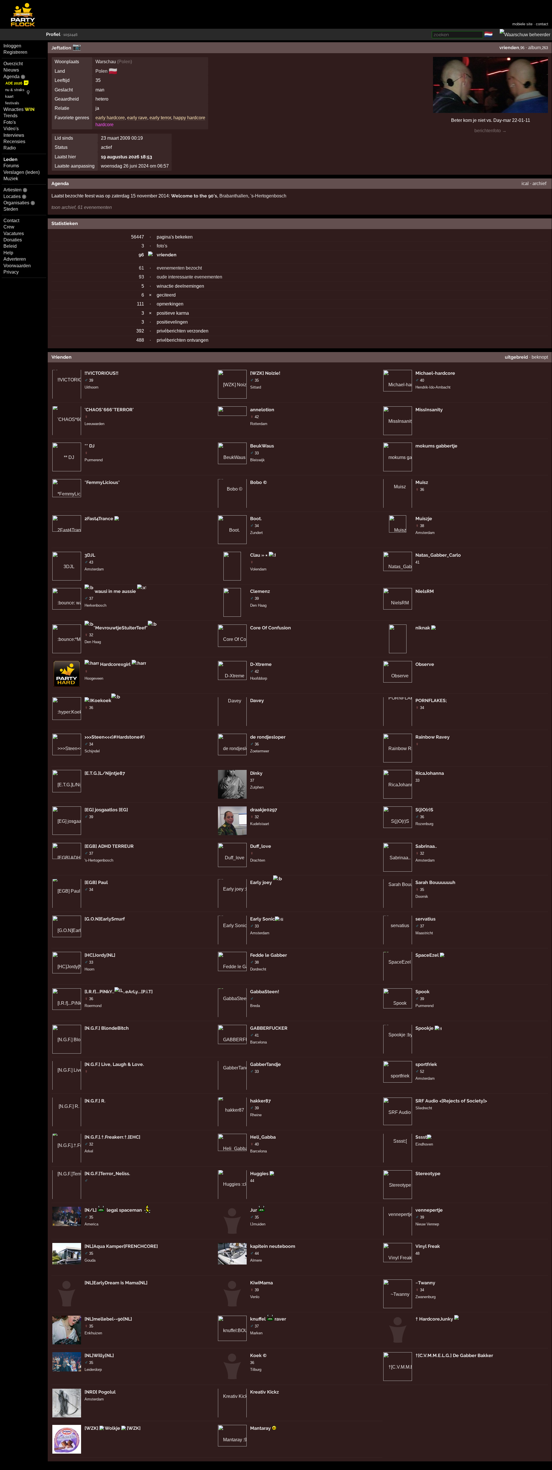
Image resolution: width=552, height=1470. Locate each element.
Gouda (90, 1260)
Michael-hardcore (435, 373)
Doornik (421, 896)
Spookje (425, 1028)
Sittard (255, 387)
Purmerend (94, 460)
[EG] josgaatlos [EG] (106, 809)
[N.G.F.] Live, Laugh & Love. (114, 1064)
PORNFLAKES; (431, 700)
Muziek (10, 178)
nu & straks (14, 90)
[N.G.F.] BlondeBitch (107, 1028)
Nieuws (11, 70)
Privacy (11, 272)
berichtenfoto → (490, 130)
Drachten (257, 860)
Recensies (14, 141)
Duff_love (260, 846)
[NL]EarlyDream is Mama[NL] (116, 1282)
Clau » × (259, 555)
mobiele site (522, 24)
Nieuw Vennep (427, 1224)
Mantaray (261, 1428)
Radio (9, 147)
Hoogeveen (94, 678)
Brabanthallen (233, 195)
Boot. (256, 518)
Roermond (93, 1006)
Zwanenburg (425, 1297)
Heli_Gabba (263, 1137)
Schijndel (92, 751)
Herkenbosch (95, 605)
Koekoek (101, 700)
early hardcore (110, 117)
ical (525, 183)
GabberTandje (265, 1064)
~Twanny (425, 1282)
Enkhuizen (93, 1333)
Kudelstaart (259, 824)
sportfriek (426, 1064)
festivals (12, 103)
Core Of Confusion (270, 628)
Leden (10, 159)
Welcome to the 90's (194, 196)
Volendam (258, 569)
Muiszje (423, 518)
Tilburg (255, 1369)
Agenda (11, 76)
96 (141, 255)
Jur (253, 1210)
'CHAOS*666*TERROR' (109, 409)
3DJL (90, 555)
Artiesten (12, 189)
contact (542, 24)
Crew (8, 226)
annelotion (262, 409)
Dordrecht (258, 969)
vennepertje (429, 1210)
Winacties (18, 109)
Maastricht (424, 933)
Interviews (13, 135)
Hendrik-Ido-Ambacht (433, 387)
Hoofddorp (258, 678)
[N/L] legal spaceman (114, 1210)
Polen (124, 61)
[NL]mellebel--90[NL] (108, 1319)
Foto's (9, 122)
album (534, 47)
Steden (10, 209)
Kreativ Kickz (264, 1392)
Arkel (89, 1151)
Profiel (53, 34)
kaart (9, 96)
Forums (11, 165)
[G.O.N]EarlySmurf (105, 919)
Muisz (421, 482)
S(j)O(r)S (424, 809)
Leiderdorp (93, 1369)
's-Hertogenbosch (268, 195)
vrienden (509, 47)
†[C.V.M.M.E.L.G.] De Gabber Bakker (454, 1355)
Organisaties (16, 202)
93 (141, 276)
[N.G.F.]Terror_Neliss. (107, 1173)
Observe (424, 664)
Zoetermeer (259, 751)
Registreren (15, 52)
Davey (257, 700)
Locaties (12, 196)
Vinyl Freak (427, 1246)
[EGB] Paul (96, 882)
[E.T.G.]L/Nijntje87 (105, 773)
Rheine (256, 1115)
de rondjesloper (267, 737)
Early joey (261, 882)
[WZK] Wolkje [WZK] (113, 1428)
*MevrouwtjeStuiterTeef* (120, 628)
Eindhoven (424, 1144)
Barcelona (258, 1042)
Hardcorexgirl (115, 664)
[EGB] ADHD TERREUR (109, 846)
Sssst (421, 1137)
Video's (11, 128)
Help (8, 252)
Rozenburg (424, 824)
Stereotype (427, 1173)
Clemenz (260, 591)
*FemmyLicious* (102, 482)
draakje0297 (263, 809)
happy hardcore (189, 117)
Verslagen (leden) (21, 172)
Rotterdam (258, 424)
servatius (425, 919)
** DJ (90, 446)
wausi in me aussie (115, 591)
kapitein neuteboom (272, 1246)
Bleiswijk (257, 460)
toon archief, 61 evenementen (81, 207)
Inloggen (12, 45)
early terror (160, 117)
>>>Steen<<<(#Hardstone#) (115, 737)
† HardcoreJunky (434, 1319)
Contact (11, 220)
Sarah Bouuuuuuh (435, 882)
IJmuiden (257, 1224)
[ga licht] (496, 34)
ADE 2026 (13, 83)
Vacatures (13, 233)
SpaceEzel (427, 955)
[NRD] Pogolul (100, 1392)
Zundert (256, 533)
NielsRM (424, 591)
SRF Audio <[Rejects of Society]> (451, 1101)
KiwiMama (261, 1282)
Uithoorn (91, 387)
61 (141, 268)
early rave (137, 117)
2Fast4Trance (99, 518)
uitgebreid (516, 357)
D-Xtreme (261, 664)
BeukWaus (262, 446)
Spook (422, 991)
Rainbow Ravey (432, 737)
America (91, 1224)
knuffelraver (268, 1319)
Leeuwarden (94, 424)
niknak (423, 628)
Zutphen (257, 787)
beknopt (540, 357)
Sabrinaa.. (426, 846)
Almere (256, 1260)
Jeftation (61, 48)
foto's (162, 245)
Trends (10, 115)
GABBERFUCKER (269, 1028)
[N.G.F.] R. (95, 1101)
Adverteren (14, 259)
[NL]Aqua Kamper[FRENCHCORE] (121, 1246)
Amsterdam (94, 569)
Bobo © (258, 482)
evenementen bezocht (179, 268)
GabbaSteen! (264, 991)
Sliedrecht (423, 1108)
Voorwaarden (17, 265)
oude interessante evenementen (189, 276)
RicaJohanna (429, 773)
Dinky (256, 773)
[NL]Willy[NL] (99, 1355)
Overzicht (13, 63)
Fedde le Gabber (268, 955)
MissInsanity (429, 409)
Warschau (105, 61)
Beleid (10, 246)
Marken (256, 1333)
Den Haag (93, 642)
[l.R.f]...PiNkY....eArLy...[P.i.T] (119, 991)
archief (539, 183)
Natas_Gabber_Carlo (438, 555)
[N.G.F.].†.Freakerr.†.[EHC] (112, 1137)
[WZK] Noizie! (265, 373)
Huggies (260, 1173)
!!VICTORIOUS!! (101, 373)
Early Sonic (262, 919)
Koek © (258, 1355)
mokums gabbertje (436, 446)
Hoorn (89, 969)
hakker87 (260, 1101)
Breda (255, 1006)
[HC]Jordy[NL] (100, 955)
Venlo (254, 1297)
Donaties (12, 239)
